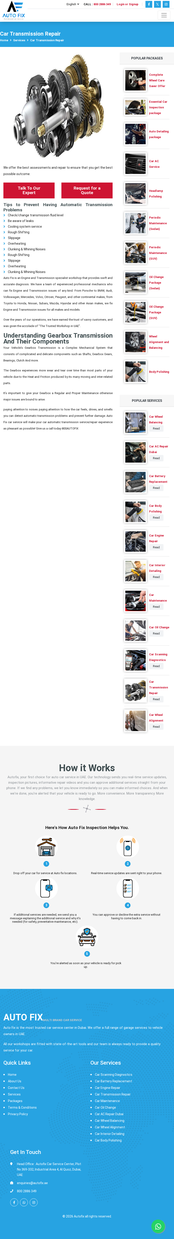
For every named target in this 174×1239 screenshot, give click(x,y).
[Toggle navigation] (164, 15)
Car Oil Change (159, 627)
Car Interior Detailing (109, 1134)
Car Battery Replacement (113, 1081)
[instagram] (34, 1202)
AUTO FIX (42, 1017)
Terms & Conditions (22, 1107)
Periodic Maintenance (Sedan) (158, 223)
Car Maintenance (107, 1101)
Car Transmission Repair (158, 687)
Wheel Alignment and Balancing (159, 342)
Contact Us (16, 1088)
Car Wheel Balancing (109, 1120)
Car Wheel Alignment (110, 1127)
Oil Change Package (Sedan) (156, 282)
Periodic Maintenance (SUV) (158, 253)
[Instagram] (166, 4)
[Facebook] (148, 4)
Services (19, 40)
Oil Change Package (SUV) (156, 312)
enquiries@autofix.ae (32, 1183)
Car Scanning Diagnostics (113, 1074)
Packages (15, 1101)
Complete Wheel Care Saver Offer (157, 80)
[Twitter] (157, 4)
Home (4, 40)
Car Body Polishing (108, 1140)
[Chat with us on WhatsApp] (24, 1202)
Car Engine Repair (107, 1088)
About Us (14, 1081)
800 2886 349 (102, 4)
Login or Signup (127, 4)
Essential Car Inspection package (158, 107)
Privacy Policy (18, 1114)
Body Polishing (159, 371)
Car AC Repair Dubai (109, 1114)
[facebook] (14, 1202)
